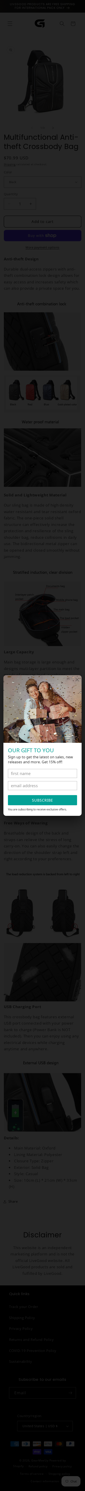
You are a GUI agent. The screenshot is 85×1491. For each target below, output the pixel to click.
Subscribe (42, 800)
